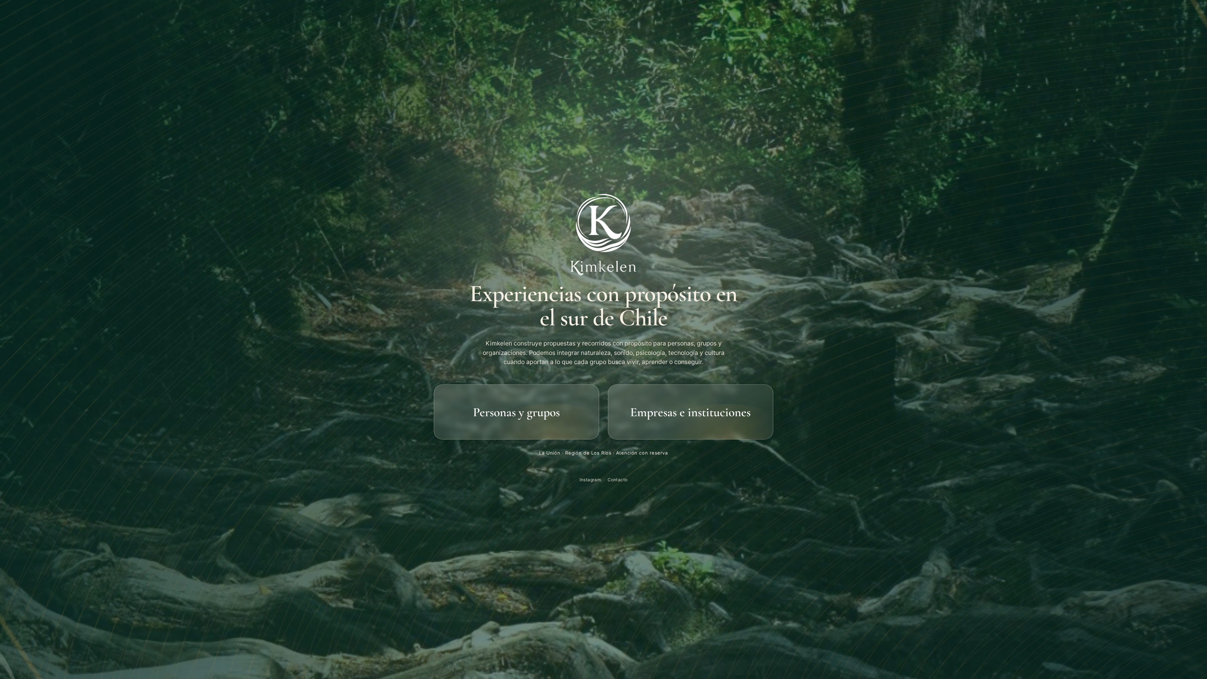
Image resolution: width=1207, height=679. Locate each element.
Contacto (617, 479)
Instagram (590, 479)
